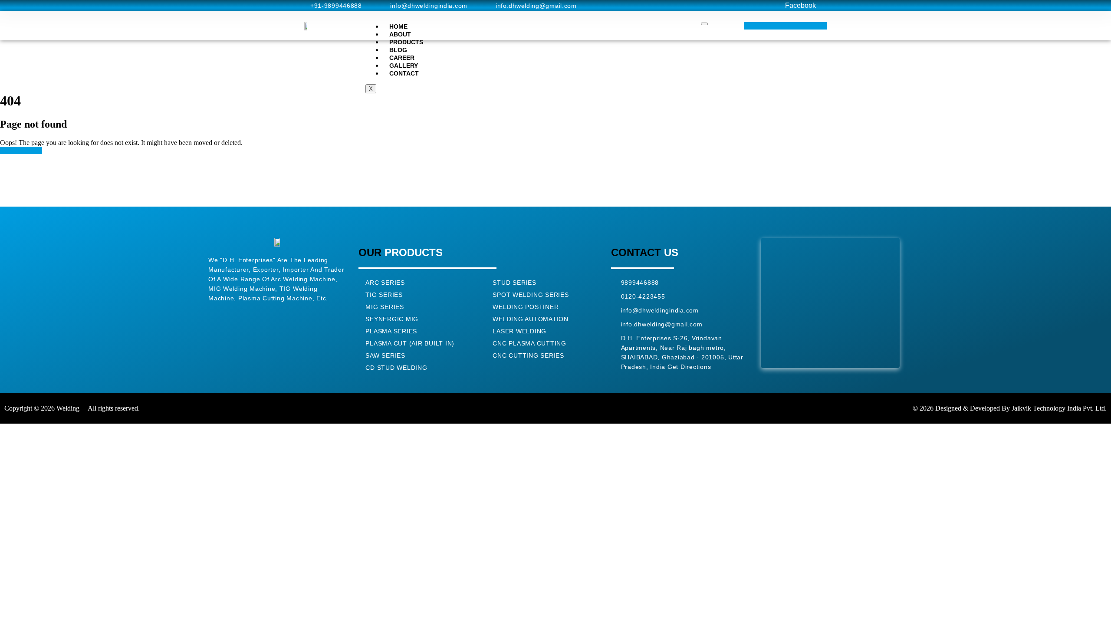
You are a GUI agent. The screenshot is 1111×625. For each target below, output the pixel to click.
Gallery (403, 65)
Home (398, 26)
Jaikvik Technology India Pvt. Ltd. (1059, 408)
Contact (404, 73)
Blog (398, 49)
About (400, 34)
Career (401, 57)
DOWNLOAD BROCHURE (785, 26)
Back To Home (21, 150)
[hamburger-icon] (704, 24)
